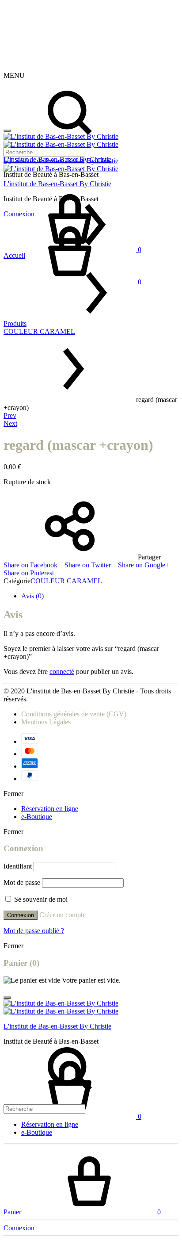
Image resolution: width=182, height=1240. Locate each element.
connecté (61, 671)
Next (10, 423)
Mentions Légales (46, 722)
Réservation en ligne (49, 808)
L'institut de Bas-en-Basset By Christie (57, 159)
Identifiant (18, 866)
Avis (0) (32, 596)
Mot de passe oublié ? (34, 930)
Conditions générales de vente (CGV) (73, 714)
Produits (15, 323)
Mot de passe (22, 882)
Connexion (20, 915)
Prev (10, 415)
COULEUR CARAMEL (39, 331)
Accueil (14, 255)
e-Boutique (36, 816)
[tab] (99, 596)
